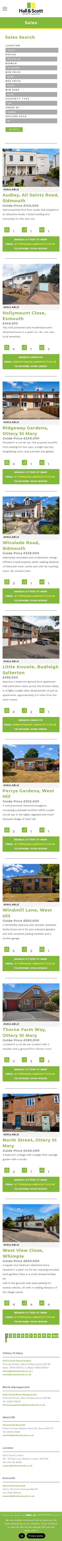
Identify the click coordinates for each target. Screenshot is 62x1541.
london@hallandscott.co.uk (17, 1466)
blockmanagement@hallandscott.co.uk (24, 1405)
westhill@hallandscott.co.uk (18, 1435)
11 (49, 1335)
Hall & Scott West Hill (14, 1425)
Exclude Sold (16, 116)
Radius (11, 55)
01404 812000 (38, 248)
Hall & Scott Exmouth (14, 1486)
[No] (57, 1528)
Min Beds (13, 90)
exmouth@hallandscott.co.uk (18, 1496)
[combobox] (32, 50)
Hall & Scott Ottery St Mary (17, 1361)
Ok (21, 1535)
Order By (13, 108)
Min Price (13, 72)
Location (13, 46)
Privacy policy (36, 1535)
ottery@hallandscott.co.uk (17, 1371)
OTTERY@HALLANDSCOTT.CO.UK (34, 244)
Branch (11, 63)
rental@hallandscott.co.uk (17, 1374)
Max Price (13, 81)
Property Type (17, 99)
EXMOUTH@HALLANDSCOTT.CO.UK (34, 361)
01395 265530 (38, 366)
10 (44, 1335)
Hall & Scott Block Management (20, 1394)
